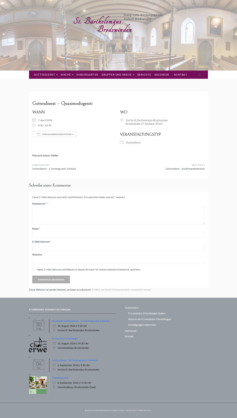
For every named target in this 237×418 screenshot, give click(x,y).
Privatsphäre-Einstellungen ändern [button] (147, 313)
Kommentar (39, 203)
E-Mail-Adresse (41, 241)
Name (36, 228)
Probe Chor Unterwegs (65, 338)
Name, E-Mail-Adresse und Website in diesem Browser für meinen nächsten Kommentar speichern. (89, 269)
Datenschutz (132, 307)
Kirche (66, 74)
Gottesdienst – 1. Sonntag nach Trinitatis (54, 168)
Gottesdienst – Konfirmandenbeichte (185, 168)
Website (37, 254)
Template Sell (144, 410)
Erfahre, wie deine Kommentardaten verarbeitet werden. (122, 289)
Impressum (130, 330)
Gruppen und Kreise (117, 74)
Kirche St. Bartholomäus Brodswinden (147, 120)
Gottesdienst (44, 74)
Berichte (144, 74)
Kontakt (180, 74)
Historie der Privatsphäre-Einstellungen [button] (149, 319)
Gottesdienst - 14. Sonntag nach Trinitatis (75, 360)
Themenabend (60, 377)
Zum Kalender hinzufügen (57, 134)
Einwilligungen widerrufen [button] (142, 324)
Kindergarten (87, 74)
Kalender (161, 74)
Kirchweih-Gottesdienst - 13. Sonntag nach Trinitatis (81, 320)
